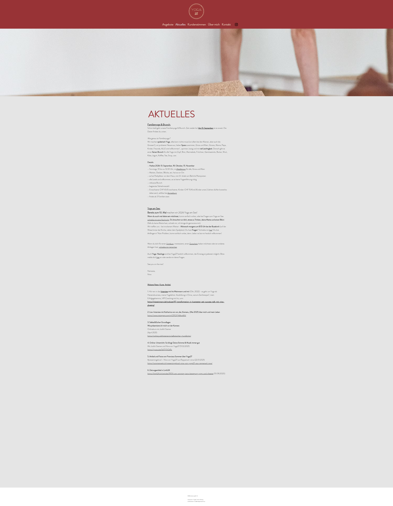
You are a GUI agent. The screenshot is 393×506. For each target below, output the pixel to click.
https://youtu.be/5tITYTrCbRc (159, 349)
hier (210, 229)
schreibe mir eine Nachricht (158, 219)
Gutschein (193, 243)
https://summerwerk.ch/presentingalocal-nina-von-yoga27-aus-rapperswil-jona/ (179, 363)
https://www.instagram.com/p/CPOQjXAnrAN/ (166, 315)
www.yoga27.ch (194, 496)
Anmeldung (172, 193)
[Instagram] (236, 25)
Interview (164, 291)
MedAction (181, 169)
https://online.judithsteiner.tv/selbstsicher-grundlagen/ (169, 335)
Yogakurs (170, 243)
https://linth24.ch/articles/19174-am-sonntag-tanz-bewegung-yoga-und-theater (180, 373)
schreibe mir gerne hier (168, 247)
